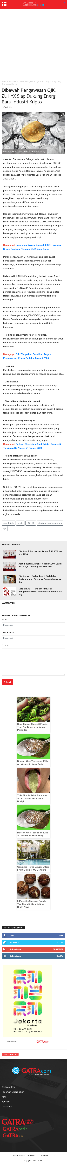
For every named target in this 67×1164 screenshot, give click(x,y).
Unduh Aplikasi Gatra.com (24, 1155)
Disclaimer (7, 1106)
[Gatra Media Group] (18, 1122)
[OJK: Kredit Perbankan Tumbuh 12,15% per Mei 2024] (9, 554)
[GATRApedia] (16, 1129)
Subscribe (58, 949)
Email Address (8, 632)
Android (44, 1155)
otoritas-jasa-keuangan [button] (50, 523)
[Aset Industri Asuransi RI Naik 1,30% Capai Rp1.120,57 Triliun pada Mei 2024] (9, 566)
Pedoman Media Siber (13, 1092)
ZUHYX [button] (30, 523)
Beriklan (6, 1101)
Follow (59, 942)
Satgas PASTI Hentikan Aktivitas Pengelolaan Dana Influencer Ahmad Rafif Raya (40, 591)
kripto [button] (20, 523)
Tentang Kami (8, 1087)
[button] (65, 3)
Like (61, 935)
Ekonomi (12, 81)
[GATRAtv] (16, 1135)
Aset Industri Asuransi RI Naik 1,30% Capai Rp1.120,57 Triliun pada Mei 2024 (40, 565)
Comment (6, 645)
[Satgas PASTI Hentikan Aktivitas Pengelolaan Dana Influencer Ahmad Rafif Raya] (9, 591)
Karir (4, 1096)
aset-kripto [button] (8, 523)
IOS (53, 1155)
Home (4, 81)
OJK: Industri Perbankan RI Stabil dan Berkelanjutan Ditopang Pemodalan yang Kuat (40, 579)
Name (4, 619)
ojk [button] (4, 528)
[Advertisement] (33, 43)
